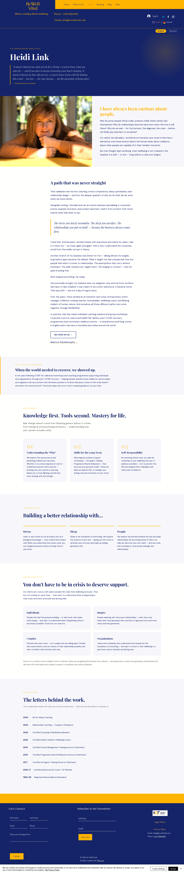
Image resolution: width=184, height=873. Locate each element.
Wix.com (100, 860)
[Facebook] (168, 16)
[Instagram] (173, 16)
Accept (173, 868)
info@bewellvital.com (161, 833)
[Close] (180, 868)
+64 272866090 (160, 836)
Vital (33, 8)
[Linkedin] (163, 16)
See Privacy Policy (52, 870)
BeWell (33, 4)
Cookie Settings (158, 868)
